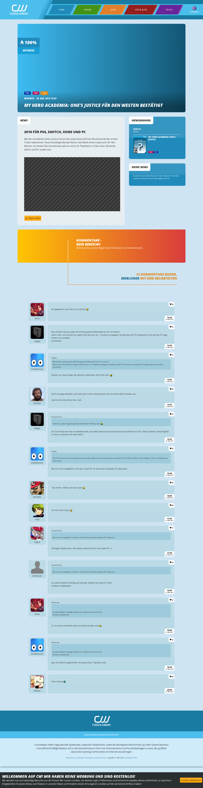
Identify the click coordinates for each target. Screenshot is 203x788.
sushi (113, 9)
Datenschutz (70, 758)
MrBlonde (130, 278)
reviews (87, 9)
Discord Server (100, 758)
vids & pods (141, 9)
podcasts (107, 734)
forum (169, 9)
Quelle (135, 131)
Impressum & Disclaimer (85, 758)
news (61, 9)
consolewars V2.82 (130, 758)
